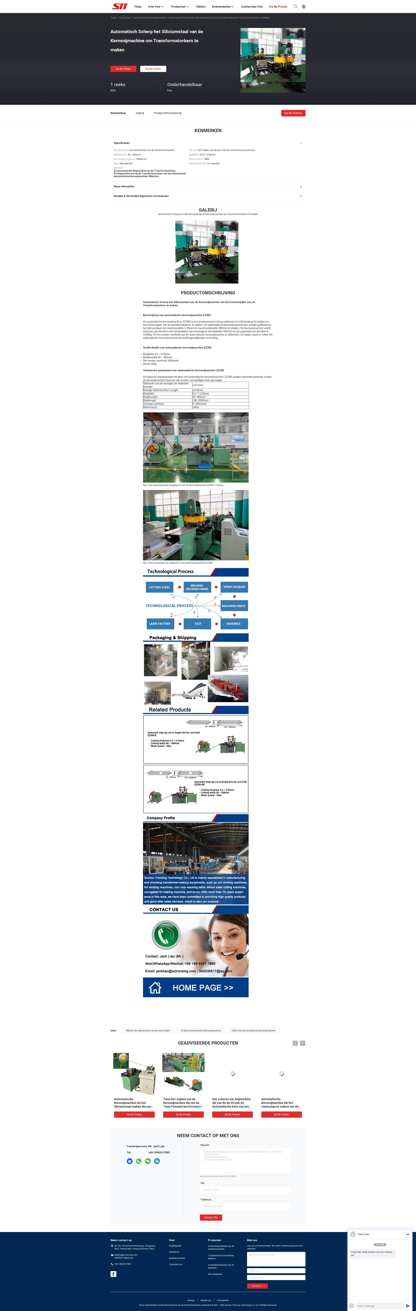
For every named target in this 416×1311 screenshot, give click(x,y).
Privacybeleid (223, 1300)
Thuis (113, 17)
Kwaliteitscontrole (177, 1258)
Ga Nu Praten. (123, 68)
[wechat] (148, 1161)
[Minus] (408, 1234)
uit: (203, 1183)
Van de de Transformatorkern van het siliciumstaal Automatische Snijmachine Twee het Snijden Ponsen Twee (183, 1106)
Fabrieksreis (174, 1252)
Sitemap (191, 1300)
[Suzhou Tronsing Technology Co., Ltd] (120, 6)
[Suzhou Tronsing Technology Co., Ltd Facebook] (113, 1274)
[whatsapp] (139, 1161)
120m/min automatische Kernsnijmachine (253, 1030)
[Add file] (351, 1305)
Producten (125, 17)
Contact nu (211, 1217)
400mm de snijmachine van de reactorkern (148, 1030)
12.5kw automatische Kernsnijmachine (201, 1030)
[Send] (407, 1305)
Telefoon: (206, 1199)
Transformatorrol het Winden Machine (221, 1257)
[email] (130, 1161)
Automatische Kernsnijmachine (149, 17)
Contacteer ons (175, 1264)
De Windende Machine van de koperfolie (221, 1266)
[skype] (157, 1161)
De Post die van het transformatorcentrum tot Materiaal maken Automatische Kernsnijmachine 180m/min (132, 1106)
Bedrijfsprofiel (175, 1246)
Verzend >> (257, 1286)
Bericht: (205, 1145)
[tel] (166, 1161)
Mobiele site (206, 1300)
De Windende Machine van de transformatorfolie (221, 1247)
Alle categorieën (215, 1274)
